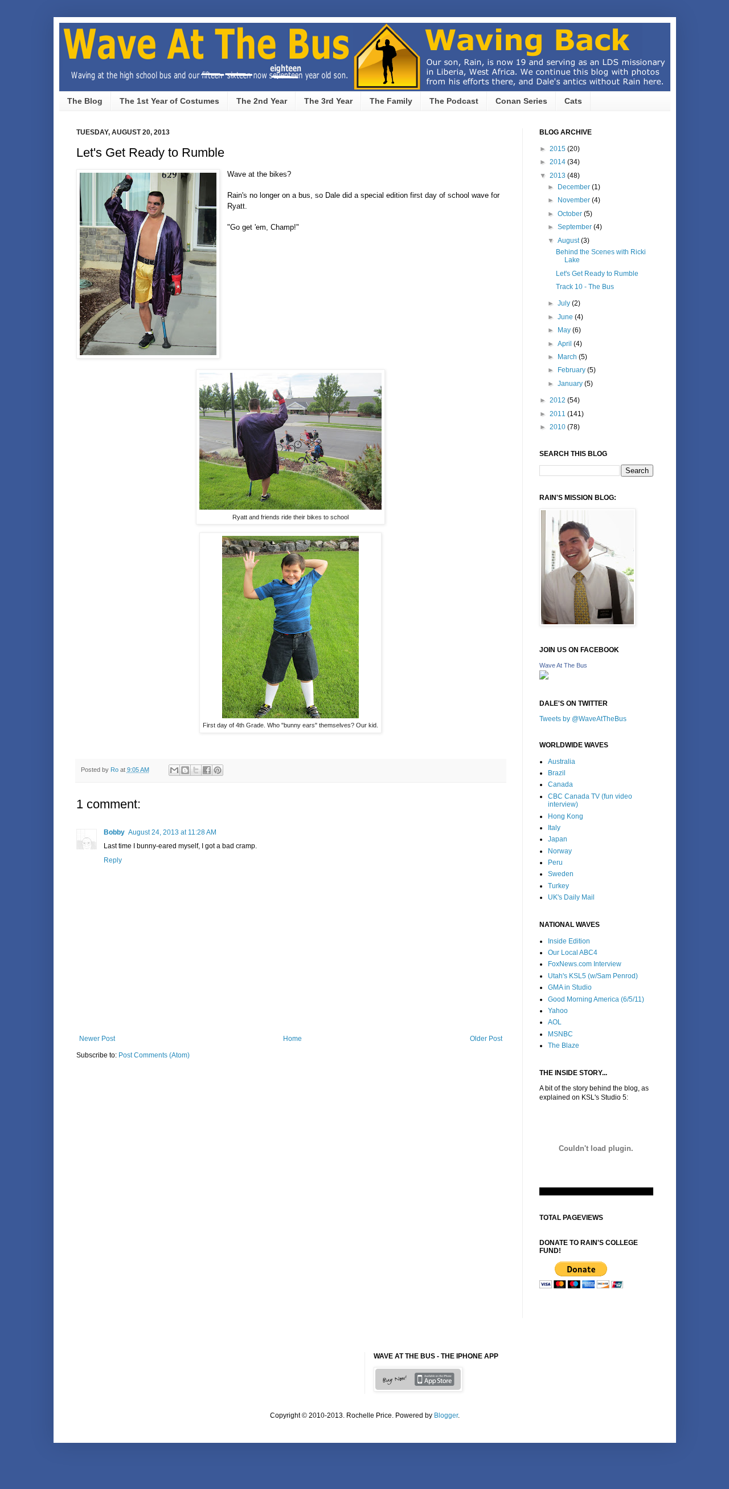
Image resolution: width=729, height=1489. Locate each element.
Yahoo (558, 1011)
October (571, 214)
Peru (555, 862)
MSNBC (560, 1034)
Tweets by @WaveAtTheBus (582, 719)
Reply (113, 860)
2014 (558, 162)
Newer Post (97, 1039)
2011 (558, 414)
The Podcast (453, 100)
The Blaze (563, 1045)
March (568, 357)
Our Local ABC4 (572, 953)
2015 (558, 149)
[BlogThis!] (185, 770)
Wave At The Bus (563, 665)
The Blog (85, 100)
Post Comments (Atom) (154, 1055)
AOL (555, 1022)
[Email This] (174, 770)
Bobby (114, 832)
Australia (561, 762)
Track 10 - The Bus (585, 287)
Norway (560, 851)
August (569, 241)
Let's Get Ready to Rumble (597, 274)
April (566, 344)
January (571, 384)
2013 (558, 176)
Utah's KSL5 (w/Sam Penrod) (593, 976)
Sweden (561, 874)
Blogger (446, 1415)
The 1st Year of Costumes (169, 100)
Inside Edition (569, 941)
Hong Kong (565, 816)
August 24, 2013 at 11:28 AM (172, 832)
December (575, 187)
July (565, 303)
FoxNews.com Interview (584, 964)
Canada (560, 784)
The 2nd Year (261, 100)
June (566, 317)
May (565, 330)
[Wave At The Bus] (543, 677)
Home (292, 1039)
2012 (558, 400)
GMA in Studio (570, 987)
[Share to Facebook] (206, 770)
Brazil (557, 773)
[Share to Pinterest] (217, 770)
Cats (573, 100)
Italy (554, 828)
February (572, 370)
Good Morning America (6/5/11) (596, 999)
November (575, 200)
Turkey (558, 886)
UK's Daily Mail (571, 897)
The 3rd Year (328, 100)
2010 (558, 427)
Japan (557, 839)
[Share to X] (196, 770)
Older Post (486, 1039)
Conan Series (521, 100)
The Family (391, 100)
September (575, 227)
